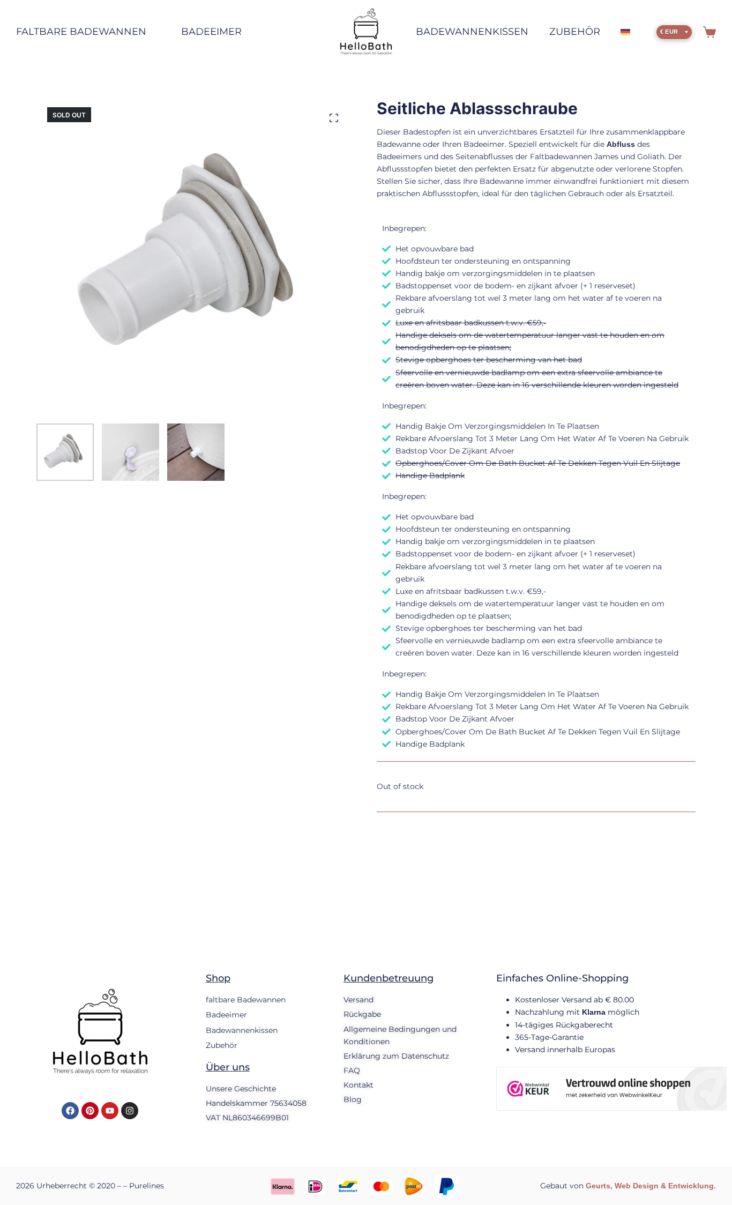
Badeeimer (211, 32)
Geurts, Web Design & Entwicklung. (651, 1185)
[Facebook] (70, 1110)
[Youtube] (109, 1110)
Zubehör (574, 32)
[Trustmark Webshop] (611, 1088)
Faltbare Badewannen (81, 32)
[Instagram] (129, 1110)
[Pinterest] (90, 1110)
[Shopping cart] (709, 32)
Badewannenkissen (472, 32)
